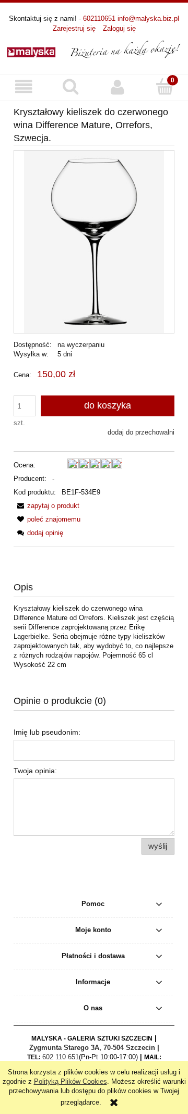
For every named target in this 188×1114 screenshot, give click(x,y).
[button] (23, 87)
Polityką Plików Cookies (70, 1081)
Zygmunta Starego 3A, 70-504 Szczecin (92, 1047)
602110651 (99, 18)
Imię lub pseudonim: (47, 732)
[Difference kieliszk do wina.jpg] (93, 241)
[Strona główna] (94, 48)
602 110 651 (60, 1057)
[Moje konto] (117, 87)
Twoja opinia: (35, 770)
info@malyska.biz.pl (148, 18)
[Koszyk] (164, 86)
